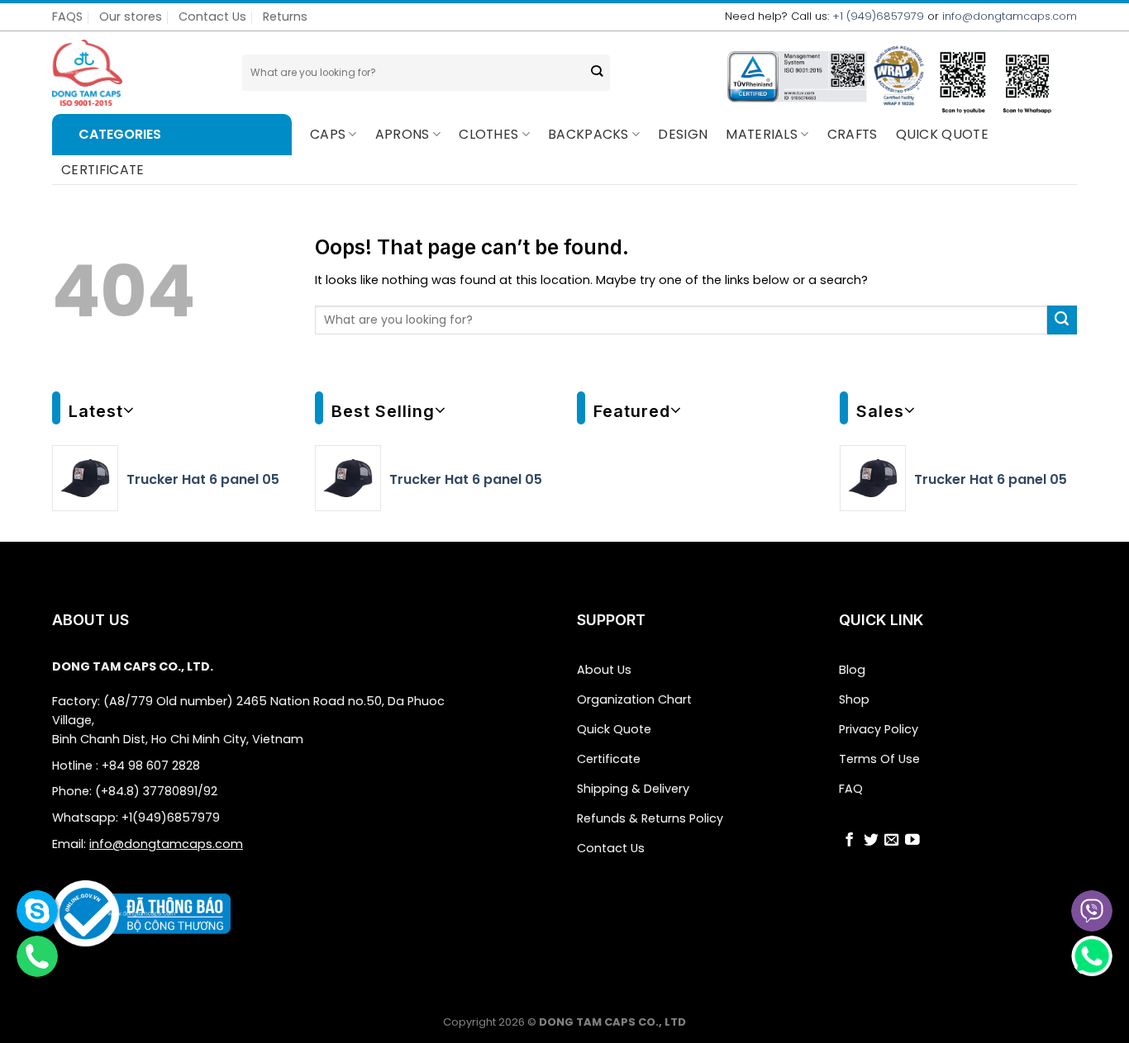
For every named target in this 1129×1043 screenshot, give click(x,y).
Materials (762, 134)
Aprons (402, 134)
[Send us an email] (891, 841)
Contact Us (212, 16)
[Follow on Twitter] (871, 841)
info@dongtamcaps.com (1009, 16)
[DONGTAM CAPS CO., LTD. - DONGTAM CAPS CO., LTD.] (134, 72)
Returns (285, 16)
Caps (327, 134)
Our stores (130, 16)
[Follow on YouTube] (912, 841)
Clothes (488, 134)
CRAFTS (852, 134)
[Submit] (596, 73)
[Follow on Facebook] (849, 841)
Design (682, 134)
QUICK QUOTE (942, 134)
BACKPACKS (588, 134)
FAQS (67, 16)
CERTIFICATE (103, 169)
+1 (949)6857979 (878, 16)
